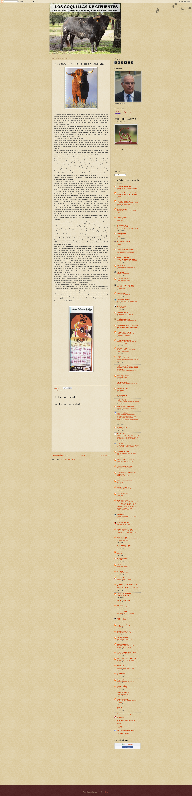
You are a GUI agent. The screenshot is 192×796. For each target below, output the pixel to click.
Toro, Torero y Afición (123, 241)
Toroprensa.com (122, 395)
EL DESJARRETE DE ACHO (125, 285)
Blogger (106, 792)
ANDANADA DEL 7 (122, 699)
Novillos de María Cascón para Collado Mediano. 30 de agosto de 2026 (127, 203)
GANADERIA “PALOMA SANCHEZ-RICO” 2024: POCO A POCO (126, 334)
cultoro (119, 723)
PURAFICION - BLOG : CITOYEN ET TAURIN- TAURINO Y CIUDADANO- (128, 326)
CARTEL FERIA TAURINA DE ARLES (127, 188)
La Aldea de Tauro (122, 225)
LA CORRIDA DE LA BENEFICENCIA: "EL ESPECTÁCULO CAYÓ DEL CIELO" (127, 259)
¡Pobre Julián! (120, 709)
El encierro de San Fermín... (124, 468)
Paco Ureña (120, 482)
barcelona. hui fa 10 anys (123, 524)
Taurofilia (119, 707)
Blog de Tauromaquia (123, 600)
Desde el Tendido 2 (122, 400)
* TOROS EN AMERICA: (123, 294)
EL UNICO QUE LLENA (123, 476)
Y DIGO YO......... (122, 356)
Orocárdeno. (120, 571)
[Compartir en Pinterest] (71, 388)
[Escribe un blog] (66, 388)
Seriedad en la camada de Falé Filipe (127, 301)
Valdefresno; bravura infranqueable (126, 613)
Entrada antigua (104, 455)
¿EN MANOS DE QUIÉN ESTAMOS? (126, 660)
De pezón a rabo (122, 427)
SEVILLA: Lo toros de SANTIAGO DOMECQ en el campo (126, 350)
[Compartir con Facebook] (69, 388)
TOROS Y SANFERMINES (124, 594)
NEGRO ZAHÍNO (122, 686)
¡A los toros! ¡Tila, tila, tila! (123, 280)
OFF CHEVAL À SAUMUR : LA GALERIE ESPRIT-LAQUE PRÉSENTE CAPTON (127, 445)
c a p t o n (120, 443)
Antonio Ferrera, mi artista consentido (127, 383)
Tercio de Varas (121, 306)
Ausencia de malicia (123, 552)
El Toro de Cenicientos (124, 340)
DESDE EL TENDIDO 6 (123, 693)
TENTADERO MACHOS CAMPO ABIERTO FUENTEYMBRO (125, 646)
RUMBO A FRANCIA (122, 694)
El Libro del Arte (122, 382)
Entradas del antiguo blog (122, 112)
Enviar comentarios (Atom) (67, 459)
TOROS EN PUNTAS (123, 257)
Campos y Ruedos (122, 680)
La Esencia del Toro (123, 612)
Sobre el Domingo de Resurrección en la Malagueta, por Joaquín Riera (127, 667)
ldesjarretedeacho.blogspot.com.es (127, 714)
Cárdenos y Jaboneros (123, 201)
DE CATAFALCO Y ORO (124, 332)
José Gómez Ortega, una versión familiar (128, 401)
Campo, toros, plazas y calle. (126, 249)
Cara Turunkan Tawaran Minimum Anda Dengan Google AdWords (127, 539)
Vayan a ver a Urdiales (123, 273)
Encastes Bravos (122, 217)
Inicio (83, 455)
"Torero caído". (120, 495)
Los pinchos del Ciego (124, 625)
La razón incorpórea (123, 278)
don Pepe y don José (123, 631)
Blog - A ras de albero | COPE (126, 730)
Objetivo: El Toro (122, 348)
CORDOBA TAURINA (123, 451)
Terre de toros (121, 717)
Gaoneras (119, 605)
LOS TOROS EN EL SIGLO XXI (126, 659)
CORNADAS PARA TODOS (125, 523)
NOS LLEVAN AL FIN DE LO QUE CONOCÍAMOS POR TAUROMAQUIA (127, 531)
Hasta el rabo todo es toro (125, 481)
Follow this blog (127, 747)
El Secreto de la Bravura (124, 466)
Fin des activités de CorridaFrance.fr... (127, 370)
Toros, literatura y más (123, 545)
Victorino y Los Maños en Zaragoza (126, 408)
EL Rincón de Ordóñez (124, 186)
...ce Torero (120, 626)
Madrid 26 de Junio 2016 (123, 566)
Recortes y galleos (122, 312)
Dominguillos (121, 265)
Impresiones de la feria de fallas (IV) (126, 320)
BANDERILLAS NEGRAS (124, 529)
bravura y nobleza (122, 413)
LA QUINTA (120, 560)
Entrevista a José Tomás (123, 607)
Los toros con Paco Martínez (125, 406)
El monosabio (121, 272)
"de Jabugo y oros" (123, 375)
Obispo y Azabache (123, 487)
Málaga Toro (120, 665)
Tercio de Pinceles (122, 494)
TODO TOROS (121, 618)
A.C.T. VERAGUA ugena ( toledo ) (127, 652)
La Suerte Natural (122, 209)
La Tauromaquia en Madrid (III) (125, 314)
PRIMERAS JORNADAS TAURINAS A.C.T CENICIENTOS (126, 342)
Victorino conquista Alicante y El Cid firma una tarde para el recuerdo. (126, 251)
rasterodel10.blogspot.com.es (126, 720)
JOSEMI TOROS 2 (122, 644)
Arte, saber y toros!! (123, 733)
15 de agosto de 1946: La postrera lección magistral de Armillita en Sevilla (127, 227)
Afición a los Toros (122, 388)
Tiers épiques (120, 390)
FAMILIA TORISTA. (122, 500)
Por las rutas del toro (123, 299)
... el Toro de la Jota (123, 578)
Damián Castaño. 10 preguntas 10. (126, 573)
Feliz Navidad (120, 429)
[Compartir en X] (68, 388)
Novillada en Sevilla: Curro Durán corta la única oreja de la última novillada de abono (127, 359)
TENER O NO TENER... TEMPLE (125, 633)
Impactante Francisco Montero (125, 461)
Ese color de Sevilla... (122, 377)
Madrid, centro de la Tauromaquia (126, 688)
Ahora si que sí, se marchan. (124, 675)
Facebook (117, 113)
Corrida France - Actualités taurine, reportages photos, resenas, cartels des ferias (127, 367)
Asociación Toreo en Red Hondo (127, 193)
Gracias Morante (121, 307)
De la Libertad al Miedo (123, 547)
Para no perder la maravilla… (125, 489)
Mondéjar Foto (121, 434)
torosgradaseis (121, 233)
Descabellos (120, 514)
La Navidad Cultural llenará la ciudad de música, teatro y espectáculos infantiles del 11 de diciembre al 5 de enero (128, 437)
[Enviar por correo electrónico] (64, 388)
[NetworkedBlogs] (127, 744)
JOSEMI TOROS (122, 558)
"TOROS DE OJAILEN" (123, 654)
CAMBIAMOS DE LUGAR (123, 595)
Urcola (62, 391)
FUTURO (119, 553)
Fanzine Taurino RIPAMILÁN (124, 579)
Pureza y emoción (122, 637)
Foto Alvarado (121, 565)
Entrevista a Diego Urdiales (124, 639)
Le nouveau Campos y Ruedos (125, 681)
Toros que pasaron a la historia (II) (126, 267)
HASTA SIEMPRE (121, 620)
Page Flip (119, 727)
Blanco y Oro (121, 293)
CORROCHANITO (122, 673)
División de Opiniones (123, 319)
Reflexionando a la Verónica (125, 460)
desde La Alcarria (122, 537)
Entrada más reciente (60, 455)
